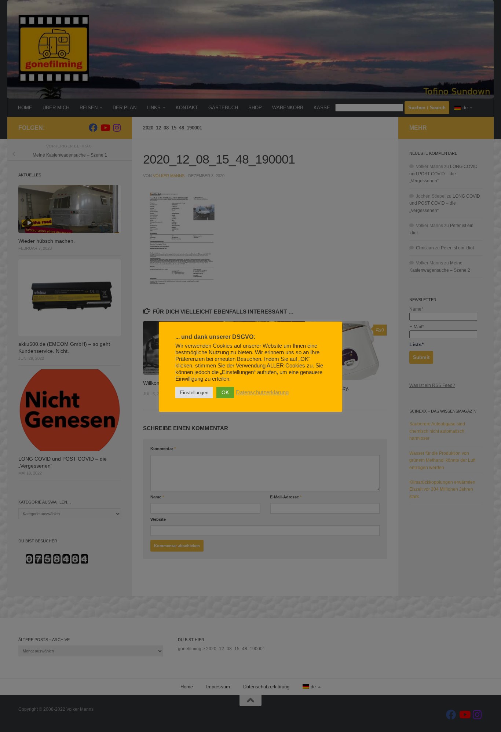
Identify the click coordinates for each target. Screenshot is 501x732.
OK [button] (225, 392)
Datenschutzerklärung (262, 392)
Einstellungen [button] (194, 392)
